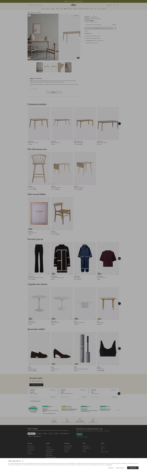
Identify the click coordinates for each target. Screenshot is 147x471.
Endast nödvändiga (120, 467)
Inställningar (110, 467)
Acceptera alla (133, 467)
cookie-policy (109, 464)
